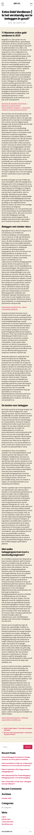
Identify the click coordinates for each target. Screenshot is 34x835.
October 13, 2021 (21, 23)
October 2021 (6, 798)
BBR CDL (17, 3)
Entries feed (6, 819)
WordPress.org (7, 824)
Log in (4, 817)
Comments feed (7, 822)
